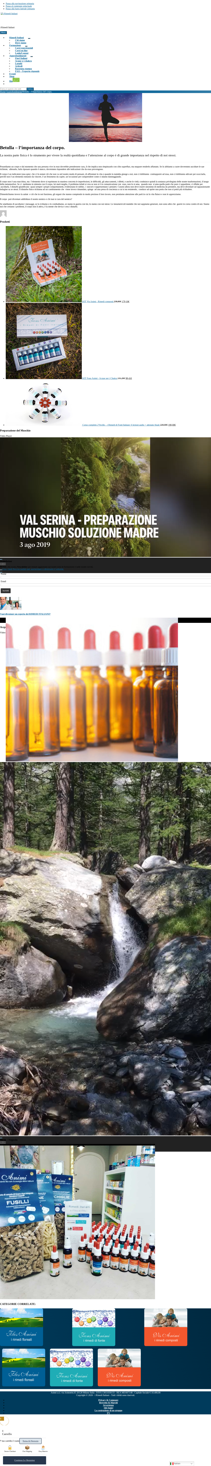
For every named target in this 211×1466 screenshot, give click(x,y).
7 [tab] (1, 1451)
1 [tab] (1, 1433)
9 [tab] (1, 1457)
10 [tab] (1, 1460)
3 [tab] (1, 1439)
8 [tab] (1, 1454)
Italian (177, 1463)
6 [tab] (1, 1448)
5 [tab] (1, 1445)
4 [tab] (1, 1442)
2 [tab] (1, 1436)
